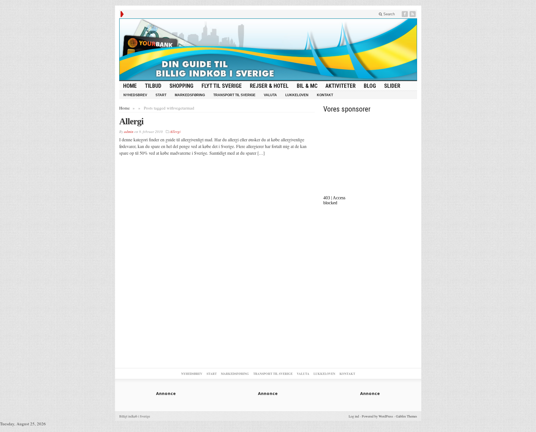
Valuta (270, 95)
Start (160, 95)
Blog (370, 85)
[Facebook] (405, 14)
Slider (392, 85)
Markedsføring (190, 95)
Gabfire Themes (406, 416)
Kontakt (325, 95)
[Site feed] (413, 14)
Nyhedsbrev (135, 95)
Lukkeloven (296, 95)
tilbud (153, 85)
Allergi (131, 121)
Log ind (354, 416)
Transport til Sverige (234, 95)
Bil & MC (307, 85)
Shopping (181, 85)
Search (388, 14)
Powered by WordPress (377, 416)
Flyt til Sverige (222, 85)
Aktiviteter (341, 85)
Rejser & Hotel (269, 85)
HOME (130, 85)
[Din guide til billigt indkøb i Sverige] (268, 49)
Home (124, 108)
